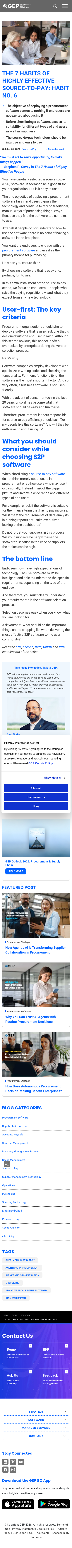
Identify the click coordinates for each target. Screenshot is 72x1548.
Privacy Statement (23, 1529)
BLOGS (14, 1315)
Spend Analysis (11, 1227)
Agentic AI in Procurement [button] (22, 1267)
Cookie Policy (45, 1529)
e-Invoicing (8, 1236)
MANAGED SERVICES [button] (36, 1428)
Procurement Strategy (18, 942)
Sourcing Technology (14, 1202)
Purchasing (8, 1193)
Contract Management (15, 1143)
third (38, 647)
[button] (65, 6)
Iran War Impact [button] (16, 1298)
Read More (16, 871)
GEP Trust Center (40, 1533)
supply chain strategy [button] (20, 1260)
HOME (6, 1315)
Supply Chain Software (15, 1126)
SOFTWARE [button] (36, 1419)
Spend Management (13, 1159)
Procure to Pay (10, 1219)
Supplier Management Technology (21, 1176)
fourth (47, 647)
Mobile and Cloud (12, 1210)
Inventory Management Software (21, 1151)
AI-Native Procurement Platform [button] (26, 1290)
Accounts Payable (12, 1134)
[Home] (17, 6)
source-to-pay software (48, 474)
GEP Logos (19, 1533)
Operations (8, 1185)
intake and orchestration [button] (22, 1275)
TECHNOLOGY (26, 1315)
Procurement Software (18, 1011)
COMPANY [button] (36, 1436)
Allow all (36, 788)
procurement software (18, 250)
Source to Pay (29, 149)
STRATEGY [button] (36, 1411)
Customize (34, 797)
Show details (52, 777)
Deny (36, 806)
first (18, 647)
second (28, 647)
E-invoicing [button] (12, 1282)
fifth (62, 647)
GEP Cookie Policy (40, 763)
